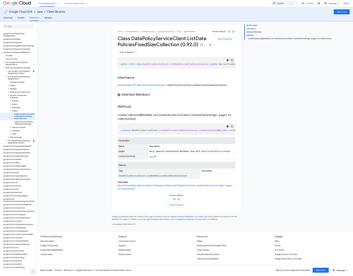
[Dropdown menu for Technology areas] (58, 3)
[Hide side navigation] (33, 271)
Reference (34, 17)
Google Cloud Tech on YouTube (288, 259)
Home (120, 31)
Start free (341, 12)
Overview (8, 17)
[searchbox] (18, 26)
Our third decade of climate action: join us (113, 270)
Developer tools (148, 31)
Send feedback (225, 39)
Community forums (127, 241)
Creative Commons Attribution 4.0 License (186, 216)
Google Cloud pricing (49, 245)
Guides (21, 17)
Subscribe (320, 270)
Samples (48, 17)
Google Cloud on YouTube (286, 254)
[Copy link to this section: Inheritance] (137, 78)
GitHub (200, 241)
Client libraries (56, 12)
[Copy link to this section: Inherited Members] (153, 95)
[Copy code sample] (232, 60)
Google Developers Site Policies (156, 219)
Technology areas (47, 3)
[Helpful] (229, 32)
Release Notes (125, 250)
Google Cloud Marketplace (51, 250)
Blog (277, 241)
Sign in (346, 3)
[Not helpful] (233, 32)
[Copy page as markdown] (210, 45)
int (151, 157)
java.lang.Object (125, 85)
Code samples (203, 250)
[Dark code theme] (227, 60)
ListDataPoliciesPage (218, 151)
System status (125, 254)
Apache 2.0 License (120, 219)
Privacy (58, 270)
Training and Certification (208, 259)
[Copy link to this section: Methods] (135, 106)
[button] (18, 52)
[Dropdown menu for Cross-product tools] (87, 3)
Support (122, 245)
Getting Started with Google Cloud (211, 245)
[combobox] (285, 3)
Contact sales (46, 254)
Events (278, 245)
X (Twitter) (279, 250)
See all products (47, 241)
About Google (46, 270)
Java (40, 12)
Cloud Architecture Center (208, 254)
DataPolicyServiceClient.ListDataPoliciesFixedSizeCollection (153, 175)
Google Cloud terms (84, 270)
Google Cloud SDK (20, 12)
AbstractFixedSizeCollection (151, 85)
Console (309, 3)
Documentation (132, 31)
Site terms (68, 270)
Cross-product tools (74, 3)
